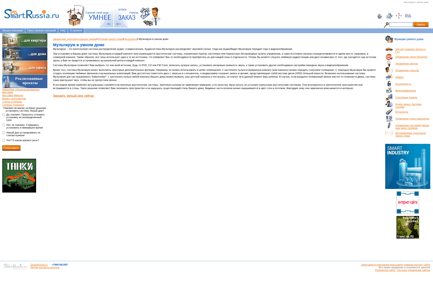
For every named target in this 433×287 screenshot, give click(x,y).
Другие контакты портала (44, 267)
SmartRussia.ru (39, 264)
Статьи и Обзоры (12, 101)
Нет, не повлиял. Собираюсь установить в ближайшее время (24, 126)
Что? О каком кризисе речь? (22, 140)
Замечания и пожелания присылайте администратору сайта (395, 264)
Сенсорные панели (406, 97)
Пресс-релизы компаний (42, 30)
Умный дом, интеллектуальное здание (75, 39)
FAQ (62, 30)
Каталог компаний (12, 30)
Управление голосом (407, 70)
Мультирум (130, 39)
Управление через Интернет (411, 56)
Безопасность (403, 84)
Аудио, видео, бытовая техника (408, 105)
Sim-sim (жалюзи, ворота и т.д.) (410, 50)
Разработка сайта (385, 270)
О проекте (76, 30)
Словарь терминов (13, 104)
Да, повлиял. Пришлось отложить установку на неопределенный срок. (25, 117)
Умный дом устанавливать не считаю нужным (23, 134)
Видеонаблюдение (405, 90)
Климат (399, 77)
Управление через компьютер (412, 118)
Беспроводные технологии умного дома (410, 134)
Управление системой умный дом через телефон (412, 126)
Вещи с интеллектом (14, 98)
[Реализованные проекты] (24, 81)
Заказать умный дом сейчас (73, 95)
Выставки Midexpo (12, 95)
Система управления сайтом (413, 270)
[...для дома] (24, 54)
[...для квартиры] (24, 40)
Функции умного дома (110, 39)
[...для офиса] (24, 67)
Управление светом (406, 63)
